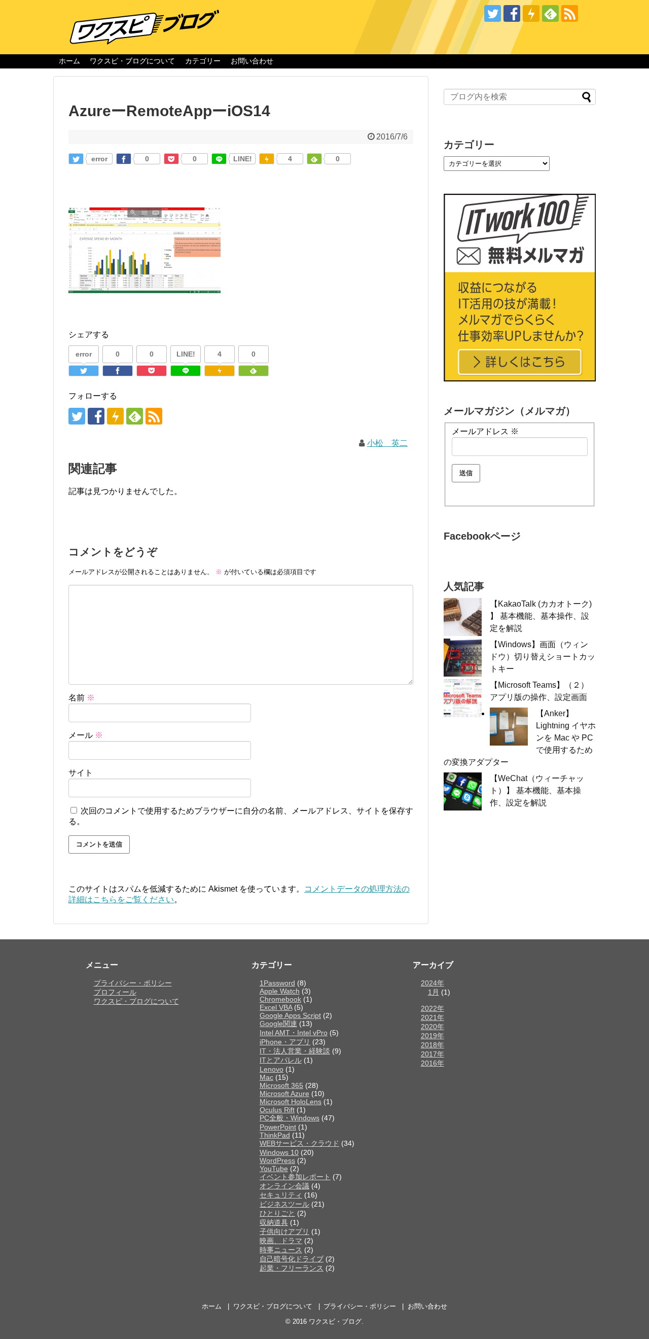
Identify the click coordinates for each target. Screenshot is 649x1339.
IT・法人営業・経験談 (295, 1051)
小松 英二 (387, 443)
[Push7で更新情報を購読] (531, 13)
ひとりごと (277, 1213)
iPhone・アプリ (285, 1042)
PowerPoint (278, 1127)
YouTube (274, 1169)
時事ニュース (281, 1250)
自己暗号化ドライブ (291, 1259)
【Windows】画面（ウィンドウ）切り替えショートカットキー (542, 656)
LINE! (242, 159)
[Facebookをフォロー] (511, 13)
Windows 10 (279, 1152)
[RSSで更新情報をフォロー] (569, 13)
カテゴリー (203, 61)
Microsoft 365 (281, 1085)
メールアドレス (485, 431)
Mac (266, 1077)
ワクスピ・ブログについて (132, 61)
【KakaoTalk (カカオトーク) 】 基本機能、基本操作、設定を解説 (541, 616)
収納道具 (274, 1222)
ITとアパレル (281, 1060)
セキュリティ (281, 1195)
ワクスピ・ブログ (335, 1321)
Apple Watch (280, 991)
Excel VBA (276, 1007)
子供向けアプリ (284, 1231)
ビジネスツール (284, 1204)
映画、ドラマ (281, 1241)
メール (85, 735)
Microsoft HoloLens (290, 1102)
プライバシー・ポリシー (133, 983)
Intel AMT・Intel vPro (294, 1033)
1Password (277, 983)
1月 (433, 992)
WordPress (277, 1160)
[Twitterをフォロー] (492, 13)
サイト (80, 772)
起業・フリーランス (291, 1268)
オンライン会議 (284, 1186)
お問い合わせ (252, 61)
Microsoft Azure (284, 1093)
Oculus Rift (277, 1110)
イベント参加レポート (295, 1177)
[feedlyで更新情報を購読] (550, 13)
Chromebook (280, 999)
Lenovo (271, 1069)
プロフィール (115, 992)
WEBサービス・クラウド (299, 1143)
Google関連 (278, 1023)
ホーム (69, 61)
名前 (81, 697)
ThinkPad (275, 1135)
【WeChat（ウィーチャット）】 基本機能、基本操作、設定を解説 (537, 790)
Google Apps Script (290, 1015)
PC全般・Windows (289, 1118)
